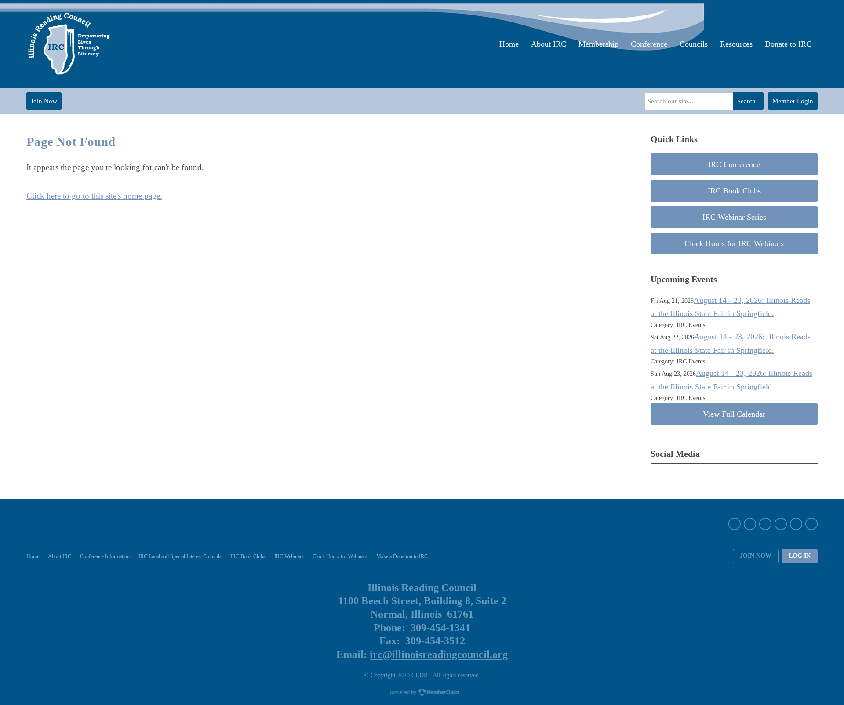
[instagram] (765, 524)
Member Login (792, 101)
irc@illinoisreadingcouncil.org (439, 654)
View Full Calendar (734, 414)
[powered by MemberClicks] (422, 693)
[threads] (811, 524)
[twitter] (750, 524)
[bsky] (796, 524)
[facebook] (734, 524)
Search (746, 101)
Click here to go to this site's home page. (94, 195)
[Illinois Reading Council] (69, 44)
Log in (800, 555)
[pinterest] (781, 524)
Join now (755, 555)
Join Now (44, 101)
